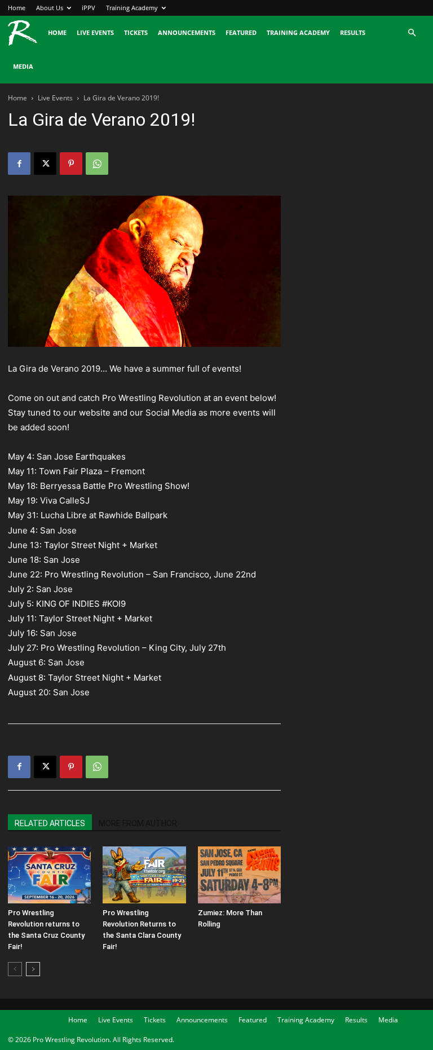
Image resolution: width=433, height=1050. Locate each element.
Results (352, 32)
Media (23, 66)
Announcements (186, 32)
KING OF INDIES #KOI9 (81, 603)
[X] (45, 163)
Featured (241, 32)
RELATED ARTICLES (50, 823)
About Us (49, 7)
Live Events (95, 32)
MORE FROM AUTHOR (138, 823)
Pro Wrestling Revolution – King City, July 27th (133, 647)
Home (16, 7)
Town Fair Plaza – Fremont (92, 471)
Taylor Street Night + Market (100, 545)
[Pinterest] (71, 163)
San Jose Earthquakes (81, 456)
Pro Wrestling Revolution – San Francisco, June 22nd (150, 574)
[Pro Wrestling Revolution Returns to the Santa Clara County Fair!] (144, 874)
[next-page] (33, 969)
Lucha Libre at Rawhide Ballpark (104, 515)
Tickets (136, 32)
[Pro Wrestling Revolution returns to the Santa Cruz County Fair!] (49, 874)
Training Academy (132, 7)
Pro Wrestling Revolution (151, 397)
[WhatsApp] (97, 163)
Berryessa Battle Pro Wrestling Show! (114, 485)
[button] (411, 33)
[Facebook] (19, 163)
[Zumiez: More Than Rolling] (239, 874)
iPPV (88, 7)
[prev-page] (15, 969)
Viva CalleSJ (65, 500)
